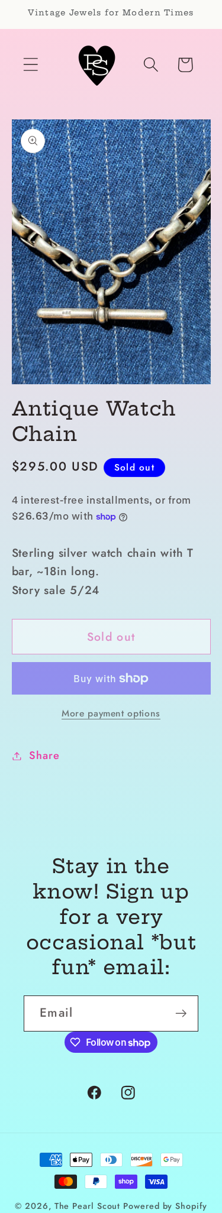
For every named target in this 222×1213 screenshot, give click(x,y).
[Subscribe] (181, 1013)
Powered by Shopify (165, 1206)
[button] (30, 65)
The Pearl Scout (87, 1206)
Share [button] (44, 755)
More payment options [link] (111, 713)
